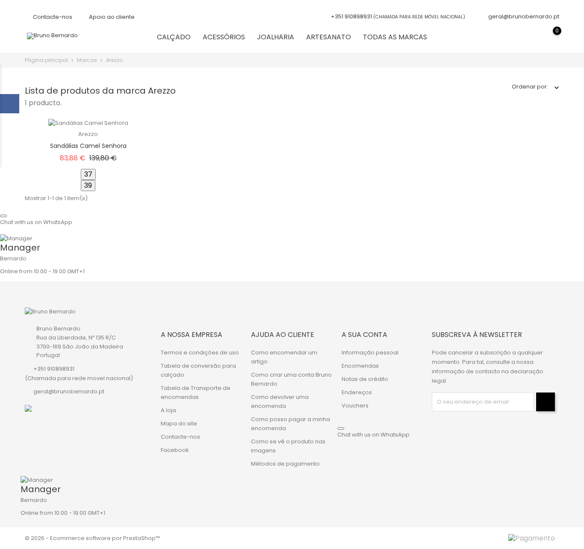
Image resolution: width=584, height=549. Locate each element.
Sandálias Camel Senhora (88, 146)
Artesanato (328, 37)
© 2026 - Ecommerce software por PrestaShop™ (92, 538)
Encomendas (360, 366)
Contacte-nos (52, 17)
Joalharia (275, 37)
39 (88, 185)
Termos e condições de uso (200, 352)
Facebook (175, 450)
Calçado (174, 37)
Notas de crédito (365, 379)
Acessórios (224, 37)
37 (88, 174)
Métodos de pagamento (285, 464)
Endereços (357, 392)
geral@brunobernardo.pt (523, 16)
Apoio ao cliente (111, 17)
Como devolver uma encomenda (280, 401)
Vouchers (355, 405)
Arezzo (88, 134)
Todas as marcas (395, 37)
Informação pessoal (370, 352)
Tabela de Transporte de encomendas (195, 392)
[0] (548, 36)
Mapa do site (179, 423)
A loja (168, 410)
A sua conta (364, 334)
